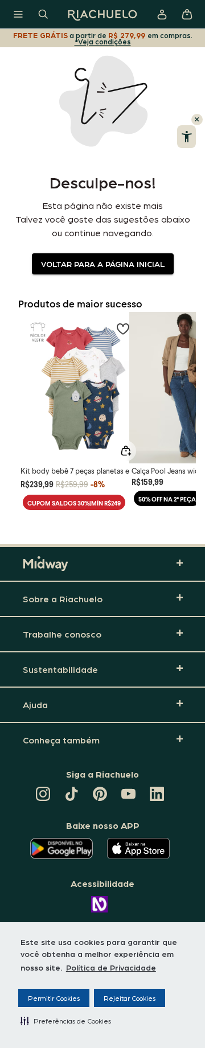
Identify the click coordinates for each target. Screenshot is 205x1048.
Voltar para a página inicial (103, 263)
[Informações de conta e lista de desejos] (161, 14)
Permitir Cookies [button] (54, 997)
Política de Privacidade (111, 967)
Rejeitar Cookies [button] (129, 997)
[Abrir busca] (43, 14)
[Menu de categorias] (18, 14)
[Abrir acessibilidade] (186, 136)
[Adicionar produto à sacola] (126, 450)
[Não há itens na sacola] (186, 14)
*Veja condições (103, 41)
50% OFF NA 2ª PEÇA (167, 499)
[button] (65, 1021)
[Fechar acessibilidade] (197, 119)
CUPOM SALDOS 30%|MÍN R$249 (74, 503)
